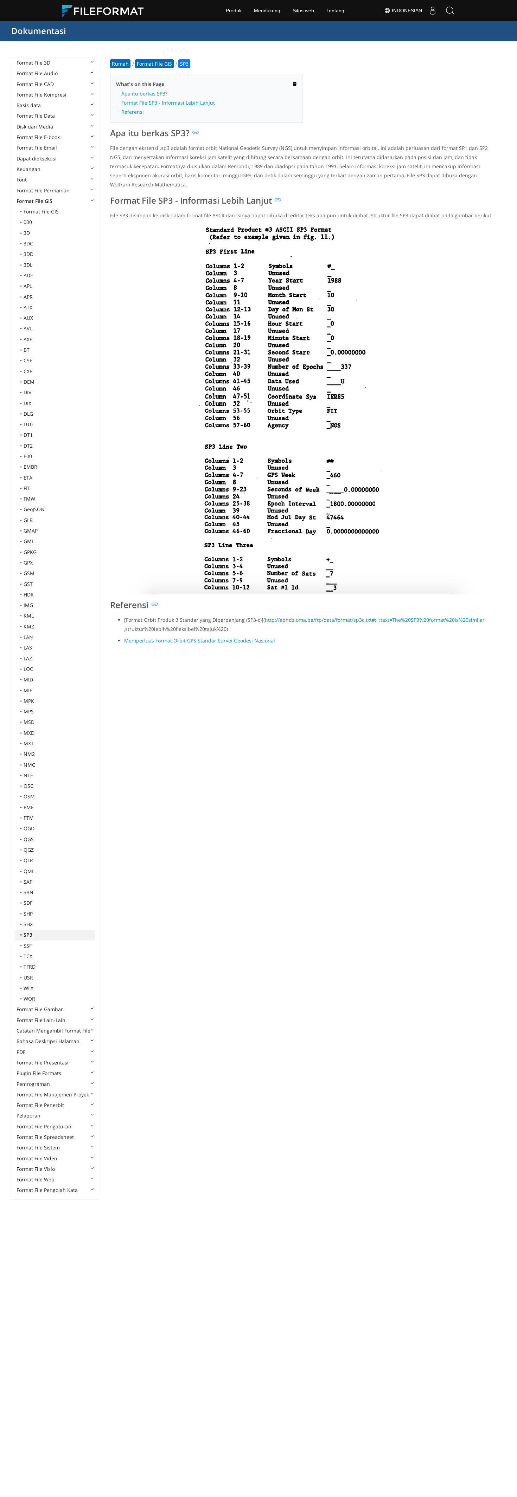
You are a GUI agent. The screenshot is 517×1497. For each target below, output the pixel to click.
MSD (29, 722)
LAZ (28, 658)
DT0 (28, 424)
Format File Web (36, 1179)
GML (29, 541)
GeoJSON (34, 509)
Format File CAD (35, 84)
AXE (28, 339)
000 (28, 222)
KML (29, 615)
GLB (28, 520)
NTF (28, 775)
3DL (28, 265)
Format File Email (37, 147)
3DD (28, 254)
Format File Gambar (40, 1009)
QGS (29, 839)
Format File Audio (37, 73)
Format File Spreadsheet (45, 1137)
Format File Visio (36, 1169)
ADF (28, 275)
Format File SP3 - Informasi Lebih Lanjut (168, 102)
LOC (28, 669)
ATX (28, 307)
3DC (28, 243)
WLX (28, 988)
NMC (29, 764)
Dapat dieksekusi (37, 158)
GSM (29, 573)
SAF (28, 881)
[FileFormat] (105, 10)
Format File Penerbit (40, 1105)
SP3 (28, 934)
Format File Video (37, 1158)
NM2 (29, 754)
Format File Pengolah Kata (47, 1190)
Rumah (120, 63)
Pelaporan (28, 1115)
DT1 (28, 434)
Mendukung (267, 10)
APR (28, 297)
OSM (29, 796)
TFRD (30, 966)
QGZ (29, 849)
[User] (432, 10)
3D (27, 233)
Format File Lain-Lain (41, 1020)
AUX (28, 318)
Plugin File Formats (39, 1073)
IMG (28, 605)
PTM (29, 818)
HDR (29, 594)
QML (29, 871)
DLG (28, 413)
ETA (28, 477)
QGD (29, 828)
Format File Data (36, 115)
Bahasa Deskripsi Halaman (48, 1041)
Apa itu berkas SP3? (144, 93)
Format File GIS (34, 201)
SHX (28, 924)
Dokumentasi (38, 31)
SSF (28, 945)
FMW (29, 498)
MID (28, 679)
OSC (28, 786)
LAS (28, 647)
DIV (27, 392)
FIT (27, 488)
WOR (29, 998)
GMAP (31, 530)
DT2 (28, 445)
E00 (28, 456)
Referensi (132, 111)
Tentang (335, 10)
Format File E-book (38, 137)
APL (28, 286)
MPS (29, 711)
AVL (28, 328)
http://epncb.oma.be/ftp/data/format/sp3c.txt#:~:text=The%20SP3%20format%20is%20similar (375, 619)
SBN (28, 892)
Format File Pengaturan (44, 1126)
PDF (21, 1052)
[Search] (450, 10)
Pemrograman (33, 1084)
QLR (28, 860)
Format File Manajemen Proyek (53, 1094)
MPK (29, 701)
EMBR (30, 466)
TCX (28, 956)
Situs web (303, 10)
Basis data (29, 105)
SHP (28, 913)
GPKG (30, 552)
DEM (29, 381)
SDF (28, 902)
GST (28, 584)
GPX (28, 562)
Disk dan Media (35, 126)
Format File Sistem (38, 1147)
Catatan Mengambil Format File (53, 1030)
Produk (234, 10)
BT (27, 350)
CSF (28, 360)
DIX (27, 403)
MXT (29, 743)
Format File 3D (33, 62)
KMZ (29, 626)
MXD (29, 733)
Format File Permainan (43, 190)
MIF (28, 690)
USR (28, 977)
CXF (28, 371)
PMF (28, 807)
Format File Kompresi (41, 94)
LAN (28, 637)
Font (22, 179)
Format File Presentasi (43, 1062)
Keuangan (28, 169)
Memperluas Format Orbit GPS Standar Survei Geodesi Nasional (199, 640)
